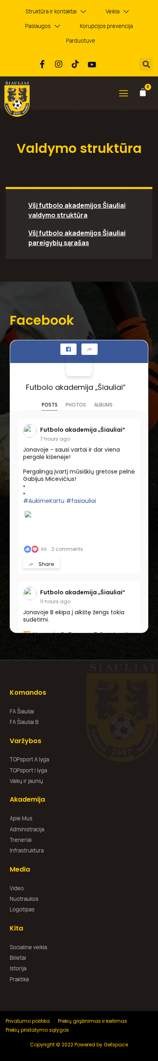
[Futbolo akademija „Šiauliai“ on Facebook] (79, 363)
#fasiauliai (81, 501)
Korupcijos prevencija (106, 26)
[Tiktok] (75, 64)
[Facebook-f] (42, 64)
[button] (146, 64)
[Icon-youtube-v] (92, 64)
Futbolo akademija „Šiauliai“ (76, 387)
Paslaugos (38, 26)
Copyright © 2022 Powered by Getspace (79, 1044)
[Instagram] (59, 64)
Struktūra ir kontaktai (51, 11)
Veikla (113, 11)
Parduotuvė (80, 40)
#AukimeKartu (43, 501)
